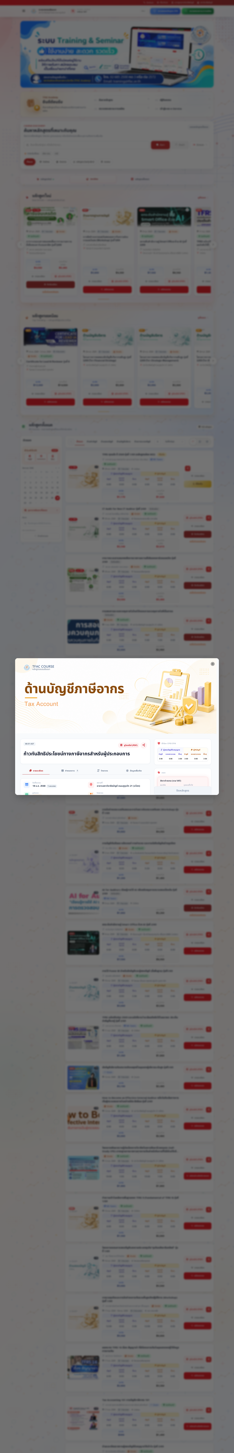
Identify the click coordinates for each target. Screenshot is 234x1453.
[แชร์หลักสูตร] (144, 745)
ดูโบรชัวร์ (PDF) (130, 745)
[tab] (36, 771)
